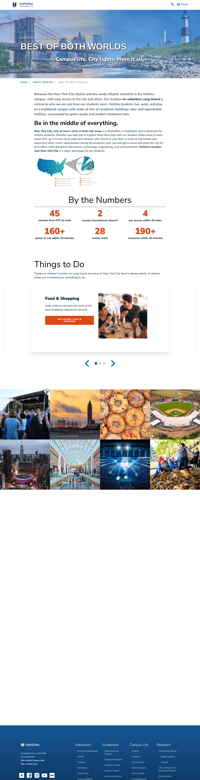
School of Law (83, 773)
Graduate (81, 762)
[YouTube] (44, 777)
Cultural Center (138, 762)
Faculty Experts (165, 776)
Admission (83, 745)
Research (164, 745)
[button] (87, 363)
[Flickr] (52, 777)
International (82, 768)
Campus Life (139, 745)
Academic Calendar (112, 765)
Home (24, 82)
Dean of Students (139, 768)
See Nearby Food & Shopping (69, 320)
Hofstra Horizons (168, 756)
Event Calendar (138, 773)
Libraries (164, 762)
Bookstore (136, 756)
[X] (21, 777)
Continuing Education (113, 776)
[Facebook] (29, 777)
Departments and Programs (111, 752)
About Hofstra (43, 82)
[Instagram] (37, 777)
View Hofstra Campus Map (32, 760)
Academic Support (112, 770)
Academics (110, 745)
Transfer (80, 756)
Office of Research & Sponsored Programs (167, 769)
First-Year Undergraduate (87, 751)
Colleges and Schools (113, 759)
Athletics (135, 751)
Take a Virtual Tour (29, 764)
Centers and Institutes (168, 751)
